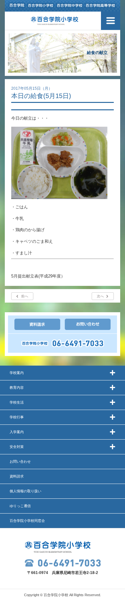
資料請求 (17, 476)
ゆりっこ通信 (20, 506)
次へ (100, 296)
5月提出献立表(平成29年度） (38, 276)
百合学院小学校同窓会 (27, 521)
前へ (24, 296)
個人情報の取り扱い (25, 491)
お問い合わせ (20, 461)
